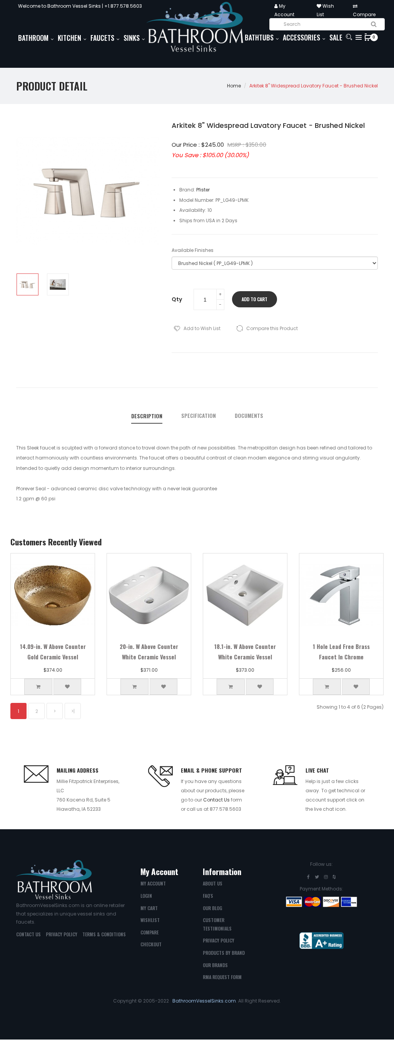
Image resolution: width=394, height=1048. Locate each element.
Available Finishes (193, 250)
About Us (212, 883)
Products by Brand (224, 952)
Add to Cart (254, 299)
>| (73, 711)
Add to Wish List (202, 328)
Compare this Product (272, 328)
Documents (249, 415)
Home (234, 85)
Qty (177, 299)
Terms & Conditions (104, 934)
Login (146, 895)
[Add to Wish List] (67, 687)
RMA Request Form (222, 977)
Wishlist (150, 920)
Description (146, 416)
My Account (153, 883)
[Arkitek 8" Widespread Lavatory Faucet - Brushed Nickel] (27, 284)
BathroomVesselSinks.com (204, 1001)
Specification (198, 415)
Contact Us (216, 799)
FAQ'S (208, 895)
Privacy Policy (61, 934)
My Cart (149, 908)
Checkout (151, 944)
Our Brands (215, 965)
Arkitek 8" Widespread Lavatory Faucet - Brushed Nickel (313, 85)
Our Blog (212, 908)
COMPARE (149, 932)
